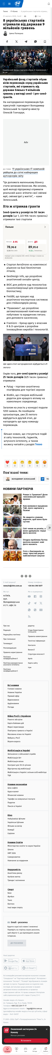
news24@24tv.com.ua (12, 586)
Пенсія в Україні (15, 806)
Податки (11, 802)
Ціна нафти (13, 788)
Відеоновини (13, 700)
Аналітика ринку (15, 873)
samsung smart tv (29, 968)
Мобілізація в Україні (19, 750)
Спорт (11, 889)
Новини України (15, 692)
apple (29, 960)
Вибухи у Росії (14, 738)
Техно (5, 11)
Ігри (29, 667)
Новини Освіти (15, 842)
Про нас (6, 626)
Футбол (11, 896)
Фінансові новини (16, 795)
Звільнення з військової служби (22, 754)
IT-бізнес (14, 11)
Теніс (10, 900)
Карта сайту (33, 663)
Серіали (11, 833)
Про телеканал (9, 639)
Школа (10, 849)
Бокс (10, 893)
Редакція (7, 630)
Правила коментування (37, 636)
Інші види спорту (15, 907)
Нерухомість (14, 869)
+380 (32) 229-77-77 (19, 1006)
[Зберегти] (45, 41)
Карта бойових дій (16, 723)
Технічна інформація (36, 641)
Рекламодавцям (9, 648)
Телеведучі (7, 643)
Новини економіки (17, 784)
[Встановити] (26, 1035)
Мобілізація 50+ (14, 758)
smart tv (11, 968)
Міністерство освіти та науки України (24, 846)
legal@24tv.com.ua (34, 1009)
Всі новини (13, 685)
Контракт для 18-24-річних (19, 765)
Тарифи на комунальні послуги (21, 799)
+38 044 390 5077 (35, 586)
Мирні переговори (16, 727)
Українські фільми (16, 822)
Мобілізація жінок (15, 761)
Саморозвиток (14, 857)
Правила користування (12, 652)
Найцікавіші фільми (16, 819)
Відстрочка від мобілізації (19, 769)
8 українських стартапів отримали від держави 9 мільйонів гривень (34, 11)
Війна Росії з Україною (19, 716)
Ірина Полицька (16, 33)
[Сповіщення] (49, 3)
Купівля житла (14, 877)
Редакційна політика (11, 635)
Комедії (11, 829)
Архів (30, 659)
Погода (11, 707)
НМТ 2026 (12, 853)
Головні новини (15, 689)
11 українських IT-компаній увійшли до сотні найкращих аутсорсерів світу (24, 172)
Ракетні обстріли (15, 719)
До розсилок (17, 943)
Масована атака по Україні (19, 734)
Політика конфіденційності (10, 658)
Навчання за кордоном (18, 860)
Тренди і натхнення (16, 880)
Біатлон (11, 904)
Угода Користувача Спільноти (35, 631)
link (29, 596)
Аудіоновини (13, 703)
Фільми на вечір (15, 826)
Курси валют (13, 791)
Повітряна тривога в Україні (20, 730)
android (11, 960)
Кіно (10, 815)
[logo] (17, 3)
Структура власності (36, 654)
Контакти (31, 645)
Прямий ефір (13, 696)
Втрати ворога (14, 741)
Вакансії (31, 650)
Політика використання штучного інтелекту (13, 664)
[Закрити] (47, 1029)
